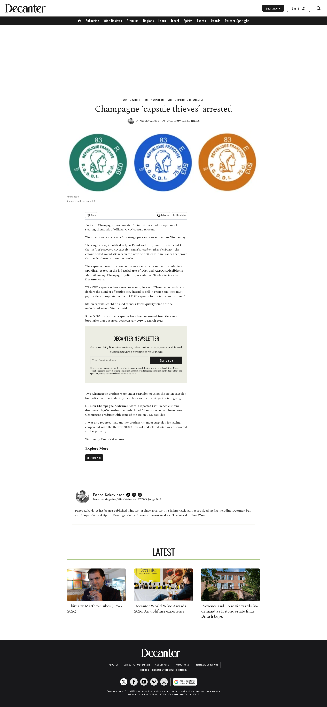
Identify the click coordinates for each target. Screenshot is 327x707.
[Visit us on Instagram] (164, 682)
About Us (113, 664)
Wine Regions (140, 100)
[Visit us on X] (124, 682)
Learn (162, 20)
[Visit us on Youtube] (144, 682)
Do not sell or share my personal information (163, 670)
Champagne (196, 100)
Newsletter (181, 215)
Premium (133, 20)
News (196, 121)
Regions (148, 20)
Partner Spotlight (237, 20)
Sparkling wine (94, 457)
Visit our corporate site (208, 691)
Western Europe (163, 100)
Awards (215, 20)
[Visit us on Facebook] (134, 682)
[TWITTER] (129, 495)
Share (93, 215)
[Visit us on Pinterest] (154, 682)
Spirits (188, 20)
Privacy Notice (172, 368)
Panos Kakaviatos (149, 121)
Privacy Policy (183, 664)
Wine (126, 100)
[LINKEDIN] (135, 495)
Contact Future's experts (137, 664)
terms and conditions (207, 664)
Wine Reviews (113, 20)
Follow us (165, 215)
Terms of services (124, 368)
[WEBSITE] (141, 495)
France (181, 100)
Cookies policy (162, 664)
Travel (175, 20)
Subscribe (272, 8)
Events (201, 20)
